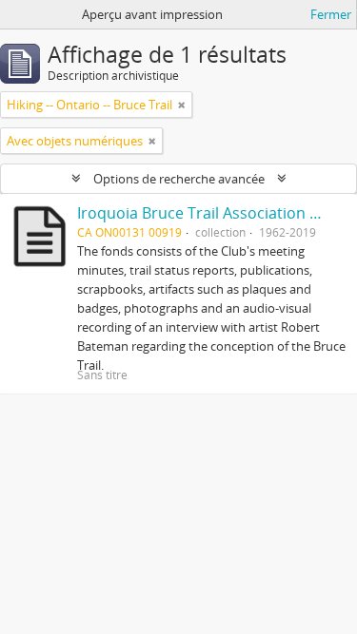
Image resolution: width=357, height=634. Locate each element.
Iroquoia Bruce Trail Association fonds (213, 212)
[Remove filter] (182, 104)
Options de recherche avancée (179, 178)
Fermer (330, 14)
